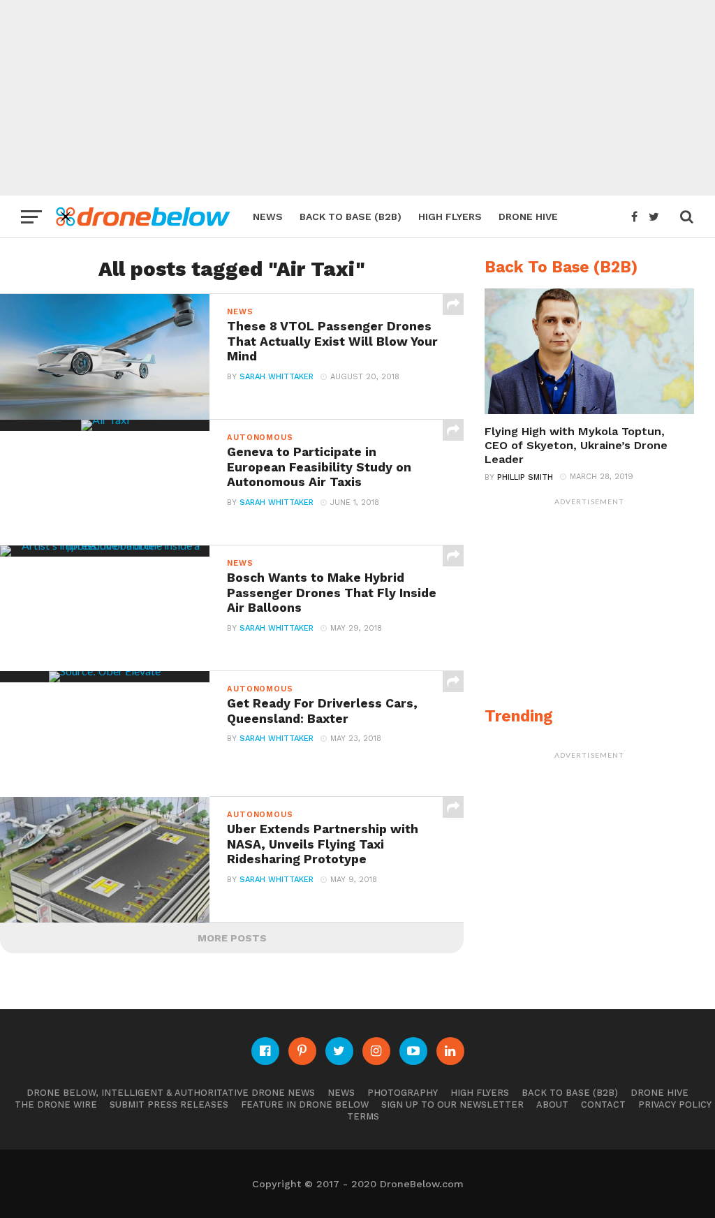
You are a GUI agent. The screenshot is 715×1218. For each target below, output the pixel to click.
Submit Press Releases (169, 1104)
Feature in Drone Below (305, 1104)
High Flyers (450, 216)
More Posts (232, 938)
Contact (603, 1104)
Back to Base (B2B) (350, 216)
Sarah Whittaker (276, 376)
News (268, 216)
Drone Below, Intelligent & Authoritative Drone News (171, 1092)
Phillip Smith (525, 477)
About (552, 1104)
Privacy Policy (675, 1104)
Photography (402, 1092)
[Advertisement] (357, 98)
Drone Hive (528, 216)
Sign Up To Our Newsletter (452, 1104)
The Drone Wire (56, 1104)
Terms (363, 1116)
